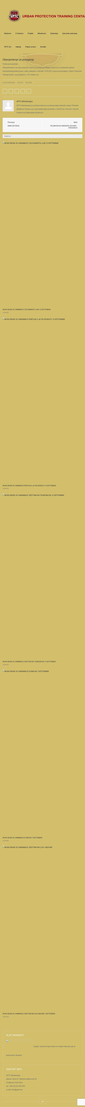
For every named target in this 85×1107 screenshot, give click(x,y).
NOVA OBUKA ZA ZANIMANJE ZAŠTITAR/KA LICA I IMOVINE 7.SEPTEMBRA (29, 1014)
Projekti (30, 33)
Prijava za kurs (30, 47)
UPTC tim (7, 47)
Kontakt (43, 47)
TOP (42, 1101)
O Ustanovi (19, 33)
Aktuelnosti (42, 33)
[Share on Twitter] (11, 91)
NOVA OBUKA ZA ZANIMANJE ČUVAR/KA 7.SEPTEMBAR (22, 838)
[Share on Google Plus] (23, 91)
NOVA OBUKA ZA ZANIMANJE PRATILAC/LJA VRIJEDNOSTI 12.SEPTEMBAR (29, 486)
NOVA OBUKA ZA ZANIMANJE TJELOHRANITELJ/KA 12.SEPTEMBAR (27, 309)
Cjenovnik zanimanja (69, 33)
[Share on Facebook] (5, 91)
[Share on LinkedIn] (17, 91)
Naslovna (7, 33)
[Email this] (29, 91)
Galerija (18, 47)
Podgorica (28, 82)
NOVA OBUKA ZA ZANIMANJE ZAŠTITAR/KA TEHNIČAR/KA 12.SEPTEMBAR (29, 662)
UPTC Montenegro (24, 101)
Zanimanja (54, 33)
